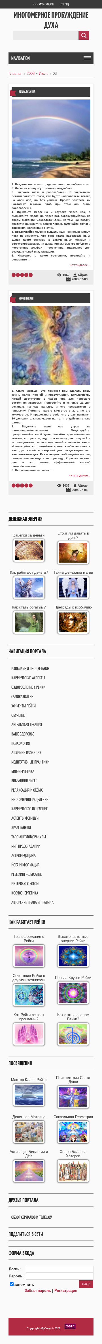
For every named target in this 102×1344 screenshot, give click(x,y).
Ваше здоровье (22, 734)
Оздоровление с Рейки (28, 687)
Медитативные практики (30, 762)
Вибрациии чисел (24, 780)
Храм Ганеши (21, 827)
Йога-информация (25, 865)
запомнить (24, 1284)
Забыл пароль (38, 1290)
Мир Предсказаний (25, 846)
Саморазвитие (22, 696)
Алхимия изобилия (26, 752)
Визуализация (27, 92)
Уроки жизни (26, 298)
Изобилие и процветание (30, 668)
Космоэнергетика (24, 893)
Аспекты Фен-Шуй (25, 818)
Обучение (18, 715)
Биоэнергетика (22, 771)
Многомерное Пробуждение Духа (51, 20)
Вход (65, 4)
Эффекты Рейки (23, 706)
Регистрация (43, 4)
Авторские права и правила (32, 902)
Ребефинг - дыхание (26, 874)
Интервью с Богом (25, 883)
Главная (15, 73)
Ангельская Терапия (26, 724)
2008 (31, 73)
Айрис (83, 275)
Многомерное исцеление (29, 799)
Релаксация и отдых (27, 790)
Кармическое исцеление (29, 808)
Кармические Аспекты (28, 678)
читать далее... (79, 264)
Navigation (20, 58)
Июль (43, 73)
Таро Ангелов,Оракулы (28, 837)
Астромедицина (23, 855)
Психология (20, 743)
